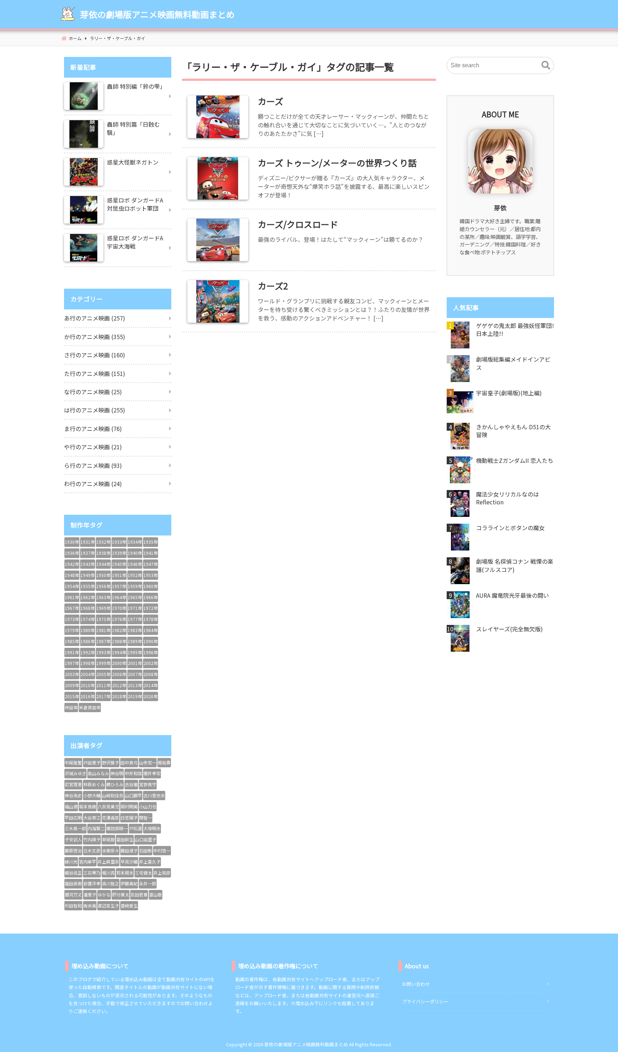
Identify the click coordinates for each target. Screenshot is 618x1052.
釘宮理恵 (73, 784)
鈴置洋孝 (91, 883)
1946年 (135, 564)
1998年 (87, 663)
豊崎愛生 (129, 905)
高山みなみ (98, 773)
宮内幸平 (87, 861)
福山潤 (71, 806)
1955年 (87, 586)
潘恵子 (89, 894)
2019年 (135, 696)
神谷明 (117, 773)
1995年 (135, 652)
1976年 (119, 619)
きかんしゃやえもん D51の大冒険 (513, 431)
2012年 (119, 685)
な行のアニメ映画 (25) (93, 391)
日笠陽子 (129, 817)
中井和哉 (133, 773)
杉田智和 (73, 905)
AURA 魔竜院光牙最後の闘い (512, 595)
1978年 (150, 619)
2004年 (87, 674)
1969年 (103, 608)
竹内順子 (91, 839)
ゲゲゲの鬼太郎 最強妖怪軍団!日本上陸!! (515, 330)
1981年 (103, 630)
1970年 (119, 608)
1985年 (72, 641)
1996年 (150, 652)
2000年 (119, 663)
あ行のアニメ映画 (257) (94, 318)
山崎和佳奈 (112, 795)
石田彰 (145, 850)
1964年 (119, 597)
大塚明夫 (152, 828)
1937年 (87, 553)
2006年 (119, 674)
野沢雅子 (110, 762)
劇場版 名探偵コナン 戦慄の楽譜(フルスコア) (514, 565)
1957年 (119, 586)
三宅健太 (143, 873)
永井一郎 (147, 883)
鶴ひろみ (114, 784)
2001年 (135, 663)
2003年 (72, 674)
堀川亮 (108, 873)
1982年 (119, 630)
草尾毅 (108, 839)
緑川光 (71, 861)
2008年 (150, 674)
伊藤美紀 (129, 883)
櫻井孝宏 (152, 773)
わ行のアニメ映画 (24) (93, 483)
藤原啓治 (73, 850)
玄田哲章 (139, 894)
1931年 (87, 542)
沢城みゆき (75, 773)
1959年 (135, 586)
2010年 (87, 685)
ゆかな (104, 894)
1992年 (87, 652)
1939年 (119, 553)
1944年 (103, 564)
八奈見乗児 (108, 806)
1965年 (135, 597)
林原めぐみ (94, 784)
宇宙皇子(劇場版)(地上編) (509, 393)
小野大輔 (91, 795)
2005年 (103, 674)
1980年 (87, 630)
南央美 (89, 905)
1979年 (72, 630)
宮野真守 (147, 784)
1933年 (119, 542)
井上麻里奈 (108, 861)
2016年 (87, 696)
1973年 (72, 619)
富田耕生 (124, 839)
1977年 (135, 619)
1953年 (150, 575)
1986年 (87, 641)
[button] (545, 65)
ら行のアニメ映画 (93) (93, 465)
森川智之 (110, 883)
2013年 (135, 685)
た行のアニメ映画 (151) (94, 373)
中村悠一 (162, 850)
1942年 (72, 564)
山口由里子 (145, 839)
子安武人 (73, 839)
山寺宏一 (147, 762)
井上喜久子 (150, 861)
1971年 (135, 608)
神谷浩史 (73, 795)
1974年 (87, 619)
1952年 (135, 575)
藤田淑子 (129, 850)
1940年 (135, 553)
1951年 (119, 575)
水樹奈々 (110, 850)
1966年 (150, 597)
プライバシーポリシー (425, 1001)
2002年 (150, 663)
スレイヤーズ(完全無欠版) (509, 629)
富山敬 (155, 894)
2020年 (150, 696)
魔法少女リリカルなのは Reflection (507, 498)
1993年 (103, 652)
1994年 (119, 652)
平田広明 (73, 817)
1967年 (72, 608)
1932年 (103, 542)
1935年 (150, 542)
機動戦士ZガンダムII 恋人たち (514, 460)
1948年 (72, 575)
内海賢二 (96, 828)
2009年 (72, 685)
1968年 (87, 608)
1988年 (119, 641)
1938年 (103, 553)
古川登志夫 (154, 795)
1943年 (87, 564)
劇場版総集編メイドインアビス (513, 363)
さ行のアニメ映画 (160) (94, 355)
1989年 (135, 641)
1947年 (150, 564)
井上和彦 (162, 873)
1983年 (135, 630)
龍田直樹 (73, 883)
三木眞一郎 (75, 828)
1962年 (87, 597)
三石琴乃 (91, 873)
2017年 (103, 696)
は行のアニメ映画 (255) (94, 410)
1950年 (103, 575)
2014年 (150, 685)
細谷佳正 (73, 873)
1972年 (150, 608)
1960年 (150, 586)
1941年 (150, 553)
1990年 (150, 641)
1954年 (72, 586)
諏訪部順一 (117, 828)
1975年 (103, 619)
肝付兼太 (120, 894)
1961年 (72, 597)
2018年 (119, 696)
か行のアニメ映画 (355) (94, 336)
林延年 (71, 707)
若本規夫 (124, 873)
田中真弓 (129, 762)
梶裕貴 (164, 762)
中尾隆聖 (73, 762)
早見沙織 (129, 861)
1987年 (103, 641)
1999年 (103, 663)
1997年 (72, 663)
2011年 (103, 685)
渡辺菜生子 (108, 905)
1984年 (150, 630)
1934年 (135, 542)
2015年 (72, 696)
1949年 (87, 575)
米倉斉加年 (89, 707)
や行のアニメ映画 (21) (93, 446)
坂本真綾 (87, 806)
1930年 (72, 542)
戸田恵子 (91, 762)
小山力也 (147, 806)
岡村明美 (129, 806)
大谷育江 (91, 817)
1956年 (103, 586)
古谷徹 (131, 784)
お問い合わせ (416, 983)
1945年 (119, 564)
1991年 (72, 652)
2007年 (135, 674)
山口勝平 (133, 795)
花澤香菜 (110, 817)
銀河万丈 (73, 894)
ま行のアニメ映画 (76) (93, 428)
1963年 (103, 597)
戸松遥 (135, 828)
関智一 (145, 817)
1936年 (72, 553)
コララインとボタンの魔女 (510, 528)
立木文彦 (91, 850)
